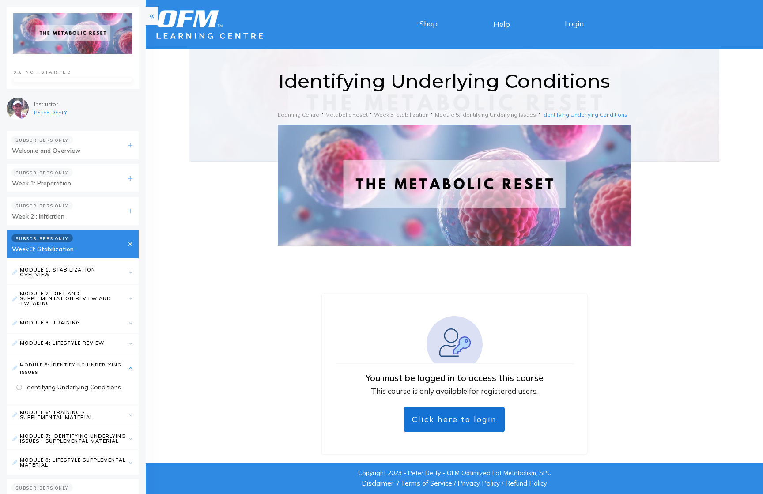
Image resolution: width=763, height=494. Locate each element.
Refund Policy (526, 483)
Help (501, 24)
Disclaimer (377, 483)
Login (574, 23)
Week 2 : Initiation (38, 216)
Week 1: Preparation (41, 183)
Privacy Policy (478, 483)
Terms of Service (426, 483)
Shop (428, 23)
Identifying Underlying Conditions (73, 387)
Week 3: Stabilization (43, 249)
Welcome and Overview (46, 151)
